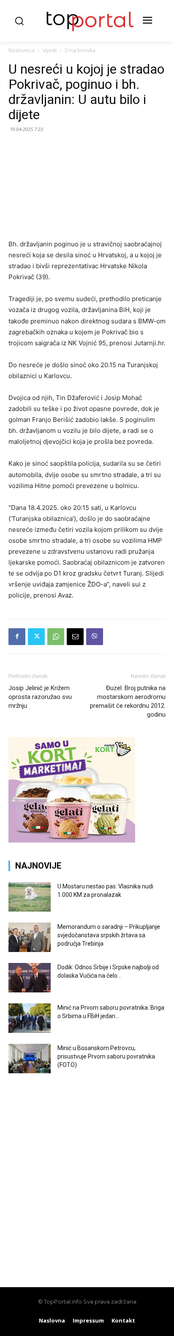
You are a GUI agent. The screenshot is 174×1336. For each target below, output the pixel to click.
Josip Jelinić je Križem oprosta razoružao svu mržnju (40, 696)
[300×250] (71, 840)
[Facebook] (16, 636)
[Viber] (94, 636)
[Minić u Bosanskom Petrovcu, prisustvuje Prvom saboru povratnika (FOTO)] (29, 1058)
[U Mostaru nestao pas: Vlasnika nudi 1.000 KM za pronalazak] (29, 897)
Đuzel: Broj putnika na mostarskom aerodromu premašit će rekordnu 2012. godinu (128, 701)
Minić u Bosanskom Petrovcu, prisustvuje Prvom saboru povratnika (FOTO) (106, 1056)
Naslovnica (21, 50)
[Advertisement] (87, 1173)
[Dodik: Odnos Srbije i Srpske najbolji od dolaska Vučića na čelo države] (29, 977)
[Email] (75, 636)
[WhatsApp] (55, 636)
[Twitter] (36, 636)
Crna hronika (80, 50)
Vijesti (50, 50)
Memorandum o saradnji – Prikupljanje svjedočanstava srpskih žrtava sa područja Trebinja (108, 935)
